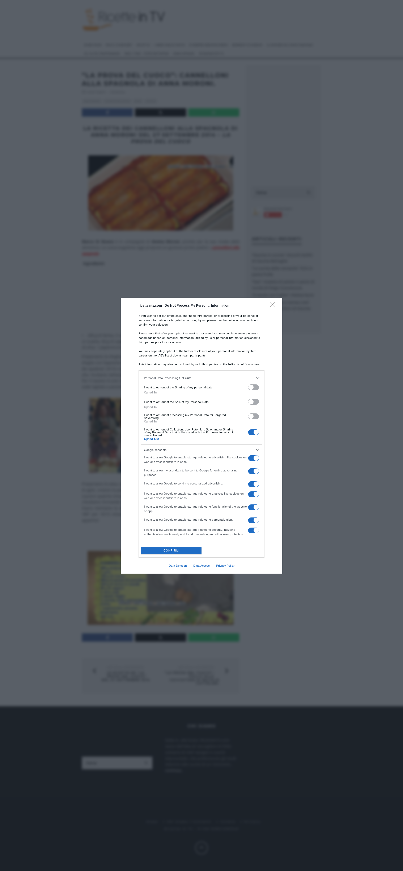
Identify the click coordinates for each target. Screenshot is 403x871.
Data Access (201, 565)
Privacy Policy (225, 565)
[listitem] (201, 378)
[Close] (274, 306)
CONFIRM (171, 550)
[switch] (253, 387)
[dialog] (201, 436)
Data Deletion (178, 565)
